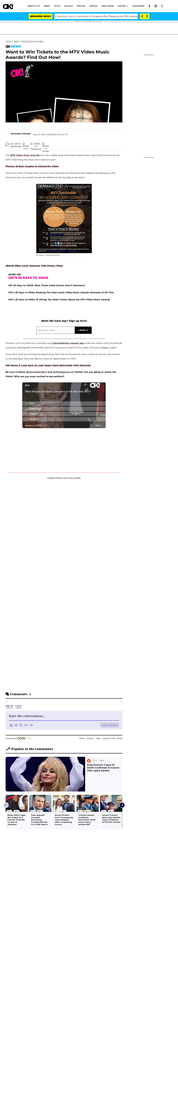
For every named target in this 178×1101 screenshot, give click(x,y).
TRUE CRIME (107, 6)
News (16, 41)
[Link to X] (162, 6)
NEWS (47, 6)
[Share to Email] (45, 144)
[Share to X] (26, 144)
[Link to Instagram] (156, 6)
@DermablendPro (36, 372)
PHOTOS (81, 6)
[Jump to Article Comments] (7, 144)
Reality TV (34, 6)
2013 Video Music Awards (25, 155)
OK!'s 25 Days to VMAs (32, 41)
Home (9, 41)
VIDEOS (93, 6)
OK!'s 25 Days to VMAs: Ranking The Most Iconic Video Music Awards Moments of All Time (61, 292)
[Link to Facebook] (149, 6)
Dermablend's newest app (68, 343)
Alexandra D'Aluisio (21, 133)
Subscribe (138, 6)
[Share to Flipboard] (35, 144)
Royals (68, 6)
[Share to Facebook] (15, 144)
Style (57, 6)
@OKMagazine (61, 372)
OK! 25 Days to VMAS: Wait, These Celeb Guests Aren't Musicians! (46, 285)
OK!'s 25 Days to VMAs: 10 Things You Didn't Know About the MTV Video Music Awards (59, 299)
